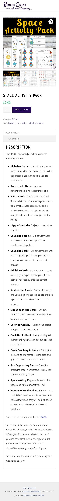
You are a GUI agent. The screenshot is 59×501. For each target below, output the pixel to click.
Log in (41, 495)
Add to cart (21, 109)
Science (15, 119)
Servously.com (30, 495)
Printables (31, 123)
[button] (50, 21)
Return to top (29, 488)
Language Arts (14, 123)
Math (24, 123)
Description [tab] (12, 132)
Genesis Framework (31, 491)
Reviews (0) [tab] (13, 138)
